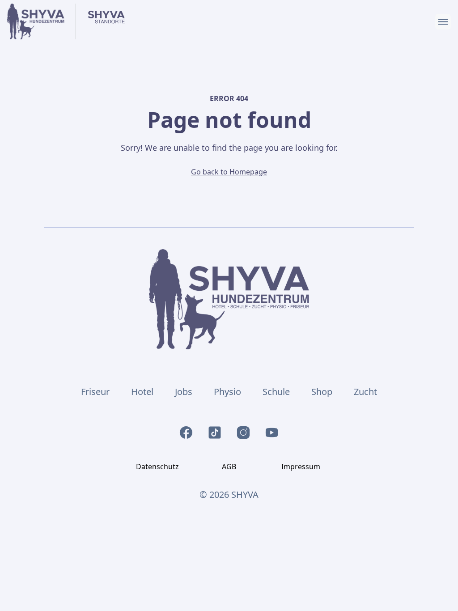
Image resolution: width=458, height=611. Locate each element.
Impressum (300, 466)
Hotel (142, 392)
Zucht (365, 392)
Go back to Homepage (229, 172)
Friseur (95, 392)
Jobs (183, 392)
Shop (321, 392)
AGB (229, 466)
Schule (276, 392)
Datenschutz (157, 466)
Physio (227, 392)
